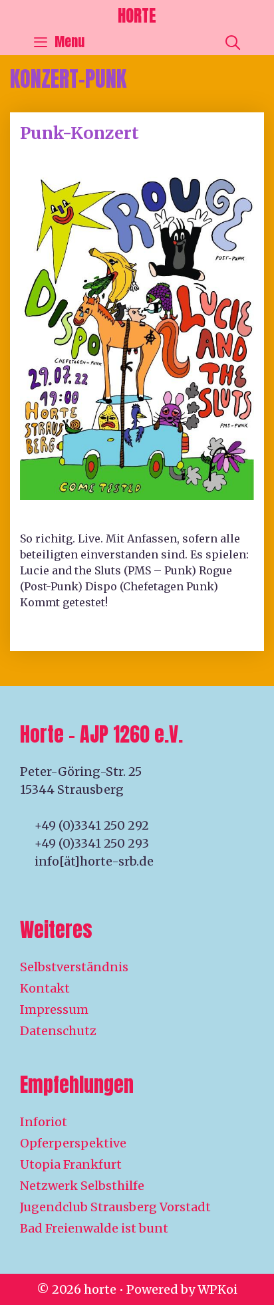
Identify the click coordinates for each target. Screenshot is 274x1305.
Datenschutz (58, 1030)
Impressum (54, 1009)
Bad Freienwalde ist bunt (94, 1228)
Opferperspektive (73, 1143)
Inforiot (43, 1121)
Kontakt (45, 988)
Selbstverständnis (74, 967)
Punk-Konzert (79, 133)
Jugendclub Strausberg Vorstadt (115, 1207)
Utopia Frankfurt (71, 1164)
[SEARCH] (232, 42)
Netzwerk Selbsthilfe (82, 1185)
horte (137, 15)
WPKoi (217, 1289)
